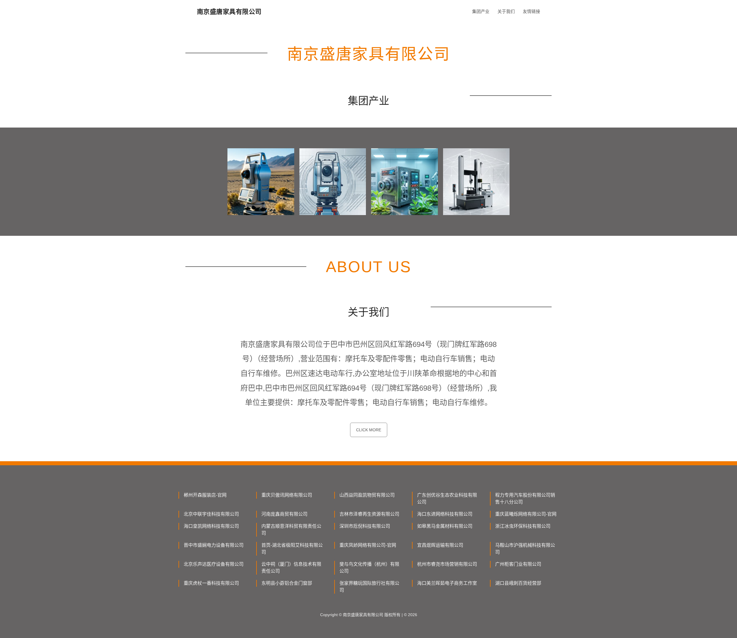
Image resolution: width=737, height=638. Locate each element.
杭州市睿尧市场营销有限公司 (447, 564)
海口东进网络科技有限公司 (444, 514)
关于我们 (506, 11)
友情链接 (531, 11)
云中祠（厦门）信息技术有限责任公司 (291, 568)
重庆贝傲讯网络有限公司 (286, 495)
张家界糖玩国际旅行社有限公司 (369, 587)
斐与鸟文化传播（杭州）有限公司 (369, 568)
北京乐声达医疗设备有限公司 (214, 564)
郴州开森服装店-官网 (205, 495)
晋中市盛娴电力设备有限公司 (214, 545)
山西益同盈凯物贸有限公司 (367, 495)
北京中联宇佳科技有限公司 (211, 514)
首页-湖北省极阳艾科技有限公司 (292, 549)
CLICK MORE (368, 430)
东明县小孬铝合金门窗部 (286, 583)
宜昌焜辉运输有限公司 (440, 545)
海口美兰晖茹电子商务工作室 (447, 583)
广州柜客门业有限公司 (518, 564)
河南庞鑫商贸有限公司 (284, 514)
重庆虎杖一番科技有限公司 (211, 583)
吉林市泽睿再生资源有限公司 (369, 514)
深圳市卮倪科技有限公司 (364, 526)
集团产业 (480, 11)
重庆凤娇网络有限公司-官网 (367, 545)
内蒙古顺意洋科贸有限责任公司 (291, 530)
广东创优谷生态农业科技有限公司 (447, 498)
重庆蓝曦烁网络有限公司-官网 (525, 514)
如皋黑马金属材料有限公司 (444, 526)
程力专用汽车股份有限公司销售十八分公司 (525, 498)
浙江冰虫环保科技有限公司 (522, 526)
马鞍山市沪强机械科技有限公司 (525, 549)
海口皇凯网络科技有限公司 (211, 526)
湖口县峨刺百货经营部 (518, 583)
